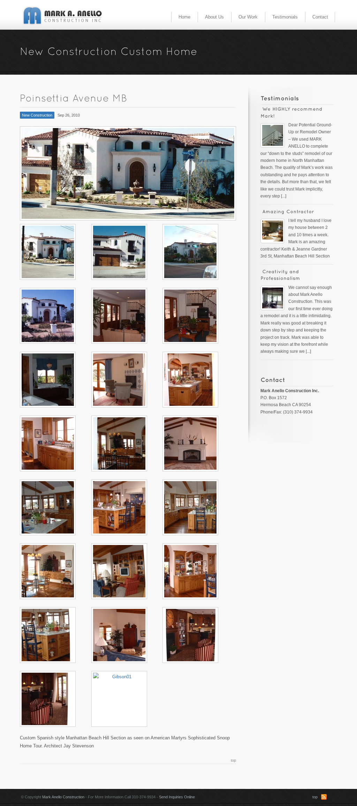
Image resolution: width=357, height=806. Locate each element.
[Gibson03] (198, 635)
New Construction (37, 115)
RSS (324, 797)
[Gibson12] (198, 443)
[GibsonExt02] (55, 316)
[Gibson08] (55, 571)
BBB (332, 797)
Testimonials (285, 17)
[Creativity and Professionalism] (274, 296)
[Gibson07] (127, 571)
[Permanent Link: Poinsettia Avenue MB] (75, 97)
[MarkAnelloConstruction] (63, 16)
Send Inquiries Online (177, 797)
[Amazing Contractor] (274, 229)
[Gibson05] (55, 635)
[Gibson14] (55, 443)
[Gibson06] (198, 571)
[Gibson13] (127, 443)
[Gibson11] (55, 507)
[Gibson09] (198, 507)
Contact (320, 17)
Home (184, 17)
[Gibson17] (55, 380)
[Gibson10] (127, 507)
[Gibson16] (127, 380)
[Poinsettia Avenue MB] (128, 173)
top (233, 760)
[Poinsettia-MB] (127, 252)
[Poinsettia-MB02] (55, 252)
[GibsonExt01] (198, 252)
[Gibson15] (198, 380)
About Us (214, 17)
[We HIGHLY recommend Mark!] (274, 133)
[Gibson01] (127, 699)
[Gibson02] (55, 699)
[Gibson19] (127, 316)
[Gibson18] (198, 316)
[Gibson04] (127, 635)
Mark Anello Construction (63, 797)
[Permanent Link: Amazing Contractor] (288, 211)
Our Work (248, 17)
